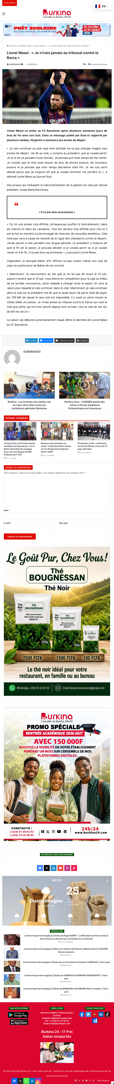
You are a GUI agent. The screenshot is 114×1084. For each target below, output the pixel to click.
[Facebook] (14, 1081)
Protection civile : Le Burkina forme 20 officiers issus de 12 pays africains (92, 446)
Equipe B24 (66, 1018)
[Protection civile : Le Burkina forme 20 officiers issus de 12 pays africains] (94, 431)
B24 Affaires (103, 1080)
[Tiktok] (107, 1016)
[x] (88, 1016)
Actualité (22, 46)
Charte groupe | (66, 1012)
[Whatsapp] (26, 1081)
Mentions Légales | (50, 1012)
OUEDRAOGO (15, 64)
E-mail (8, 523)
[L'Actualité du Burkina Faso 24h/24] (57, 13)
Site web (63, 523)
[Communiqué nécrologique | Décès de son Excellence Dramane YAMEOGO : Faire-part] (12, 966)
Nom (7, 510)
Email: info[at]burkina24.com (56, 1023)
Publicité (46, 1018)
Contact (57, 1015)
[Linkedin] (32, 1081)
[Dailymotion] (95, 1022)
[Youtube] (94, 1016)
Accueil (12, 46)
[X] (20, 1081)
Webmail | (56, 1018)
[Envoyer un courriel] (22, 64)
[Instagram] (38, 1081)
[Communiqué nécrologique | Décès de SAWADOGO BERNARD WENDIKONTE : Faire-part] (12, 979)
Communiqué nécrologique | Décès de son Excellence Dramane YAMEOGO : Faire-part (66, 962)
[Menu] (3, 14)
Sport (29, 46)
